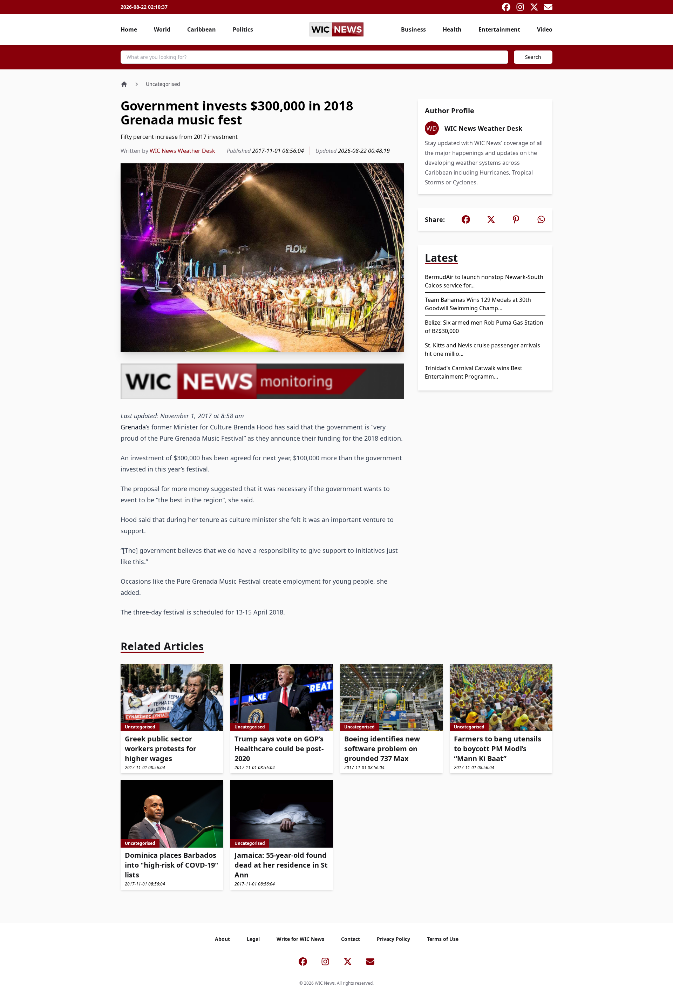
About (222, 939)
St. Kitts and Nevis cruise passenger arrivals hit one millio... (482, 349)
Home (129, 29)
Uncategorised (163, 84)
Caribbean (201, 29)
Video (544, 29)
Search (533, 57)
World (162, 29)
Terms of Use (442, 939)
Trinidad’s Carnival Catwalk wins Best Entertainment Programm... (473, 372)
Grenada (133, 427)
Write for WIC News (300, 939)
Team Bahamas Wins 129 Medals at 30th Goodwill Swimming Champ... (478, 304)
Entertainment (499, 29)
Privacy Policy (393, 939)
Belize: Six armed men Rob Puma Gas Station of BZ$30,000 (484, 327)
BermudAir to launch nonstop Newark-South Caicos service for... (484, 281)
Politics (243, 29)
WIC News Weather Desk (182, 151)
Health (452, 29)
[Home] (124, 84)
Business (413, 29)
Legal (253, 939)
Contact (350, 939)
